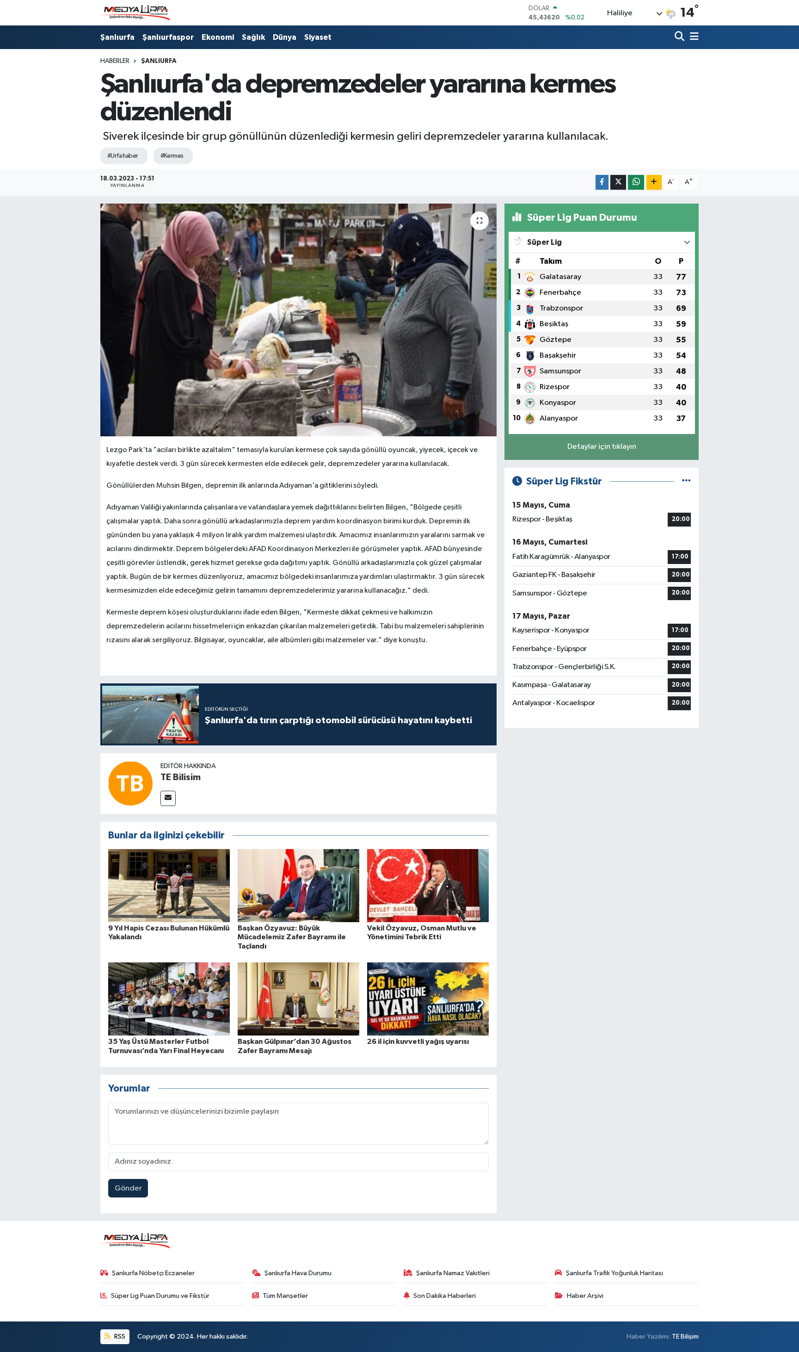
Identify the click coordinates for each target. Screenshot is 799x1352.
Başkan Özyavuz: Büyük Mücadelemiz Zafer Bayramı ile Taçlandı (292, 936)
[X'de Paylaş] (618, 182)
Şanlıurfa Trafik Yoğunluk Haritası (614, 1273)
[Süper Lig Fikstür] (686, 481)
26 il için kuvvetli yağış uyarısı (418, 1041)
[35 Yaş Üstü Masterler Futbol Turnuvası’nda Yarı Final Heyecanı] (169, 999)
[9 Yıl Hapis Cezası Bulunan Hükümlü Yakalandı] (169, 885)
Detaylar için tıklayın (601, 447)
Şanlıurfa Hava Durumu (298, 1273)
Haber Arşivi (585, 1295)
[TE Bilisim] (130, 783)
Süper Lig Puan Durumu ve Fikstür (160, 1295)
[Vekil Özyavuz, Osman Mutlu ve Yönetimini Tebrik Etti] (428, 885)
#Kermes (172, 156)
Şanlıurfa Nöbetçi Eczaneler (153, 1273)
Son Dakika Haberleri (444, 1295)
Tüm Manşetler (285, 1295)
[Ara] (680, 37)
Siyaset (318, 37)
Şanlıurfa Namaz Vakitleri (453, 1273)
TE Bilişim (685, 1336)
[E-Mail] (168, 798)
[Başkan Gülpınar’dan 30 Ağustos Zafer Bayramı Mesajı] (298, 999)
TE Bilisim (180, 777)
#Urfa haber (122, 156)
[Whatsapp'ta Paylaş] (636, 182)
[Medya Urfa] (135, 13)
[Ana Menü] (692, 37)
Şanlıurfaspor (168, 37)
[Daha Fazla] (654, 182)
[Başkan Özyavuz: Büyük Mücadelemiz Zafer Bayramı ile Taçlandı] (298, 885)
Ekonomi (218, 37)
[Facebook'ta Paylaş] (602, 182)
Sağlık (253, 37)
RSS (119, 1336)
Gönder (128, 1188)
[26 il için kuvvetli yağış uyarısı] (428, 999)
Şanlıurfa (117, 37)
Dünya (284, 37)
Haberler (114, 61)
